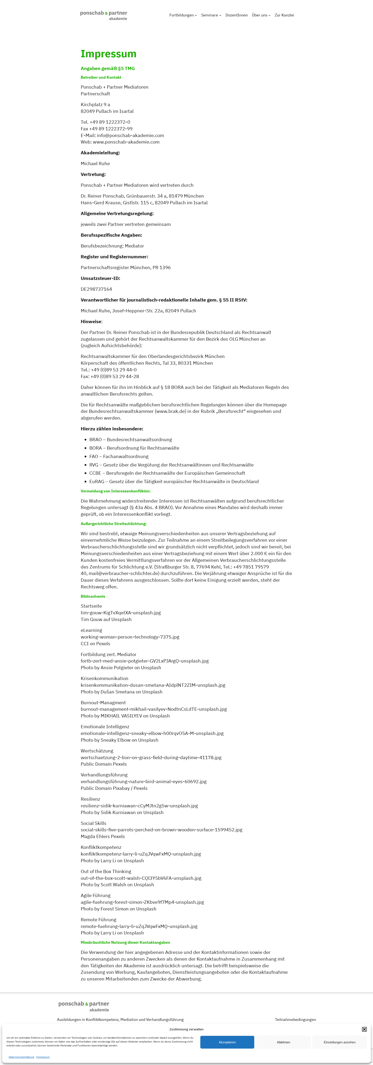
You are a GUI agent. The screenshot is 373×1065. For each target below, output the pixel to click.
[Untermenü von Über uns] (269, 15)
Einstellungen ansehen (340, 1042)
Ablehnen (283, 1042)
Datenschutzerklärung (21, 1057)
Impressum (43, 1057)
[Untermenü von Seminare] (220, 15)
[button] (364, 1029)
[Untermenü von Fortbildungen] (196, 15)
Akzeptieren (227, 1042)
